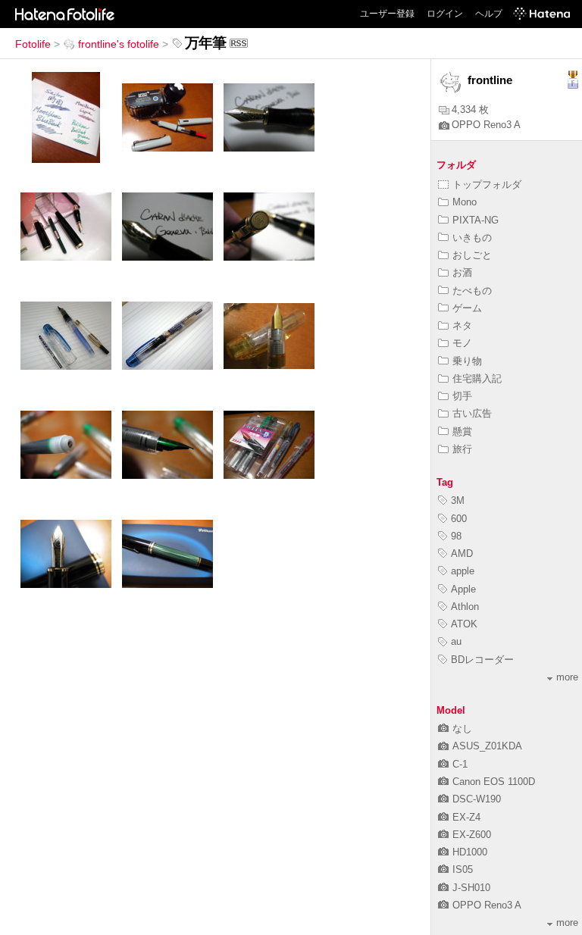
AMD (462, 553)
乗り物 (467, 361)
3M (458, 500)
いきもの (472, 237)
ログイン (445, 13)
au (456, 641)
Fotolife (33, 44)
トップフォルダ (486, 184)
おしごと (472, 255)
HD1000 (469, 852)
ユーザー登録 (387, 13)
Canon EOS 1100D (493, 781)
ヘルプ (488, 13)
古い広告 (472, 413)
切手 (462, 396)
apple (462, 571)
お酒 (462, 272)
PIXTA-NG (475, 220)
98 (456, 536)
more (567, 677)
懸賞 (462, 431)
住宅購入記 (477, 378)
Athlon (465, 606)
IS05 (462, 869)
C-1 (460, 764)
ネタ (462, 325)
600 (459, 518)
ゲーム (467, 308)
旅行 (462, 449)
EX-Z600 (471, 834)
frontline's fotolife (118, 44)
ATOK (464, 624)
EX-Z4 (466, 817)
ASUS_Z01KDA (487, 746)
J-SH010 (471, 887)
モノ (462, 343)
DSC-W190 (476, 799)
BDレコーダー (482, 659)
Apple (463, 589)
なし (462, 728)
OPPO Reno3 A (486, 124)
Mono (464, 202)
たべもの (472, 290)
